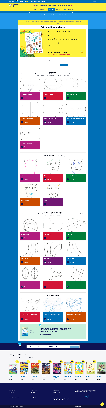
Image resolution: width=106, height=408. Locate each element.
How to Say (60, 12)
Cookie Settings (12, 394)
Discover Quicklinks (29, 12)
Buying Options (12, 388)
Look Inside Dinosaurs (11, 375)
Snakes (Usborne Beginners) (101, 375)
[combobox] (53, 346)
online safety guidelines (57, 23)
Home (40, 14)
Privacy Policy (11, 392)
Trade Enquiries (56, 390)
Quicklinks (44, 14)
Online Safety (68, 12)
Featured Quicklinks (39, 12)
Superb (79, 406)
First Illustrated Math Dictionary (78, 375)
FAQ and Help (55, 388)
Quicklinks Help (75, 12)
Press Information (56, 392)
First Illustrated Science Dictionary (68, 375)
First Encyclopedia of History (46, 375)
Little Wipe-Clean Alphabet (90, 375)
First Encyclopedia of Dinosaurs (35, 375)
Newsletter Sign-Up (12, 390)
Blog (32, 395)
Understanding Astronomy (23, 375)
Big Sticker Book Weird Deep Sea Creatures (56, 376)
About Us (32, 394)
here (74, 23)
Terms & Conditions (12, 395)
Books (32, 388)
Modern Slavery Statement (14, 397)
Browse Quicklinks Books (50, 12)
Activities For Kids (34, 390)
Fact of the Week (34, 397)
